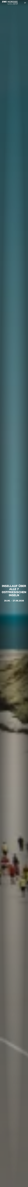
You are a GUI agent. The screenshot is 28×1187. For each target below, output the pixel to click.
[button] (25, 3)
